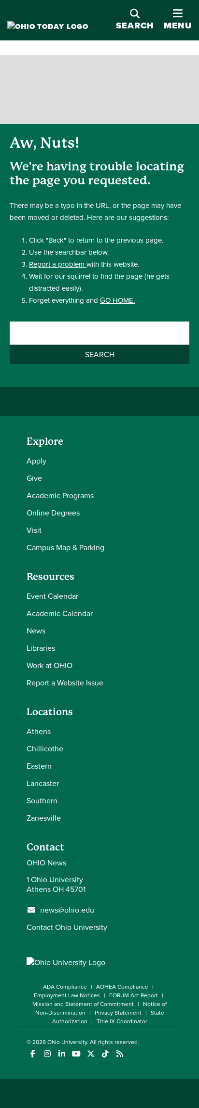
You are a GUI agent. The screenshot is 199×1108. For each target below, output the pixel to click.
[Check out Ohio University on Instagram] (47, 1054)
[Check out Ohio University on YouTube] (76, 1054)
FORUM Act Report (133, 995)
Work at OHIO (49, 665)
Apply (36, 460)
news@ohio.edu (67, 910)
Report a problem (57, 264)
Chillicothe (45, 748)
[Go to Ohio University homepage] (47, 26)
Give (34, 478)
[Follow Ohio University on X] (91, 1054)
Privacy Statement (118, 1012)
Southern (42, 800)
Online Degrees (53, 512)
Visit (34, 530)
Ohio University (67, 1042)
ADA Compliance (65, 986)
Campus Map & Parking (65, 547)
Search (135, 25)
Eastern (39, 765)
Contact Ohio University (67, 927)
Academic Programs (60, 495)
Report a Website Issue (65, 682)
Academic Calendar (60, 613)
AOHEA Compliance (122, 986)
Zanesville (44, 817)
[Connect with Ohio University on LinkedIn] (62, 1054)
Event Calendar (52, 596)
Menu (178, 20)
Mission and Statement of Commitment (83, 1004)
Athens (39, 731)
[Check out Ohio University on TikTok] (105, 1054)
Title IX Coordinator (122, 1021)
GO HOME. (117, 300)
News (36, 630)
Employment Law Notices (67, 995)
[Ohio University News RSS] (120, 1054)
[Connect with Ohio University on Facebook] (33, 1054)
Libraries (41, 648)
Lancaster (43, 783)
